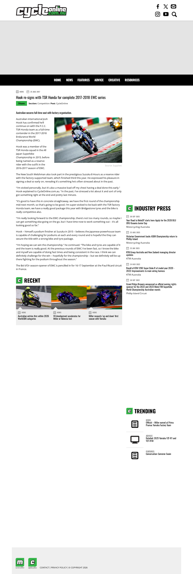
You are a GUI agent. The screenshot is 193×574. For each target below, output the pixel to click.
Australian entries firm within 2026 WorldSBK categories (33, 317)
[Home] (41, 11)
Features (83, 80)
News (69, 80)
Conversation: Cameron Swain (158, 454)
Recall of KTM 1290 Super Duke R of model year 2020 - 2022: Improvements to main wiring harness (150, 269)
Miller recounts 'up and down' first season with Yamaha (103, 317)
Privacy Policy (59, 568)
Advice (98, 80)
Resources (132, 80)
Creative (114, 80)
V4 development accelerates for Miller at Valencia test (66, 317)
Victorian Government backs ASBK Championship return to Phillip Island (151, 238)
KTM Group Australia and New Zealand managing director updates (151, 253)
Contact (44, 568)
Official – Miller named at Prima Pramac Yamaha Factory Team (160, 424)
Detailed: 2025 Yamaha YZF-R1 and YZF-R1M (161, 439)
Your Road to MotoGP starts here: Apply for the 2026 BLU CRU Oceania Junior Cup (151, 221)
